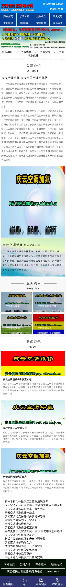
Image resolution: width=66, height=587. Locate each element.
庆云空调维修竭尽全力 (15, 476)
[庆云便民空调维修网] (20, 6)
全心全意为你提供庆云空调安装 (24, 557)
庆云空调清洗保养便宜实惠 (17, 379)
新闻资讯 (24, 23)
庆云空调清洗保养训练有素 (21, 549)
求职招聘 (8, 23)
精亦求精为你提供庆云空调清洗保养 (26, 501)
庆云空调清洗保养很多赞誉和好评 (25, 516)
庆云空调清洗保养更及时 (20, 534)
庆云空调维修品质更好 (18, 553)
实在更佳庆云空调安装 (15, 428)
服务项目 (41, 16)
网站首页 (8, 16)
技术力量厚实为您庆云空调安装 (24, 546)
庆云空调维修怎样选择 (48, 531)
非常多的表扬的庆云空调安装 (22, 520)
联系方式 (56, 564)
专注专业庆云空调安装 (48, 505)
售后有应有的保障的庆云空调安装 (25, 538)
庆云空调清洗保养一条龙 (20, 512)
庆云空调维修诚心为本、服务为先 (25, 508)
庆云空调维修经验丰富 (18, 523)
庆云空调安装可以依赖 (18, 505)
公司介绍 (24, 16)
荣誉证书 (41, 23)
